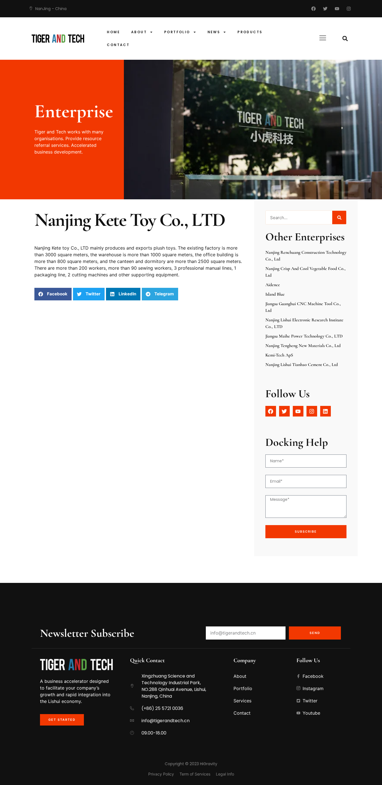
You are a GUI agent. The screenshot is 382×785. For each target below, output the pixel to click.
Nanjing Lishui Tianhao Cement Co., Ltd (301, 364)
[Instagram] (348, 8)
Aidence (272, 285)
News (213, 32)
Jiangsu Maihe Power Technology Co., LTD (304, 336)
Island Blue (275, 294)
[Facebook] (313, 8)
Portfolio (177, 32)
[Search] (339, 217)
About (139, 32)
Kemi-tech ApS (279, 355)
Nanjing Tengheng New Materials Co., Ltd (303, 345)
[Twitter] (325, 8)
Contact (118, 44)
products (249, 32)
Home (113, 32)
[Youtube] (337, 8)
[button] (345, 39)
